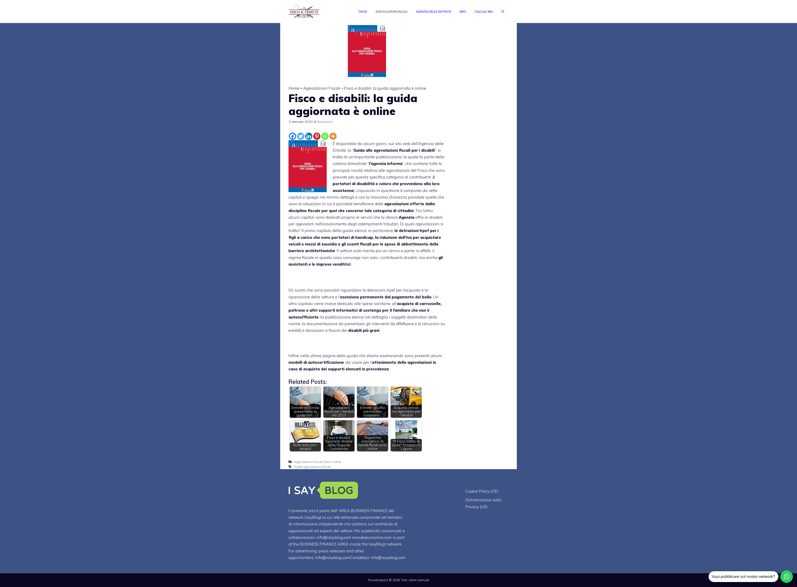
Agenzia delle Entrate (433, 11)
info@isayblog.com (388, 557)
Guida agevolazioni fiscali (312, 467)
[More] (333, 136)
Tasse (362, 11)
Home (293, 88)
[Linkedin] (308, 136)
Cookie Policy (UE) (481, 491)
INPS (463, 11)
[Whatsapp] (325, 136)
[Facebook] (292, 136)
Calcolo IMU (483, 11)
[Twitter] (300, 136)
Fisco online (332, 462)
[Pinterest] (316, 136)
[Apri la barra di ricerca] (503, 11)
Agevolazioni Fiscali (391, 11)
